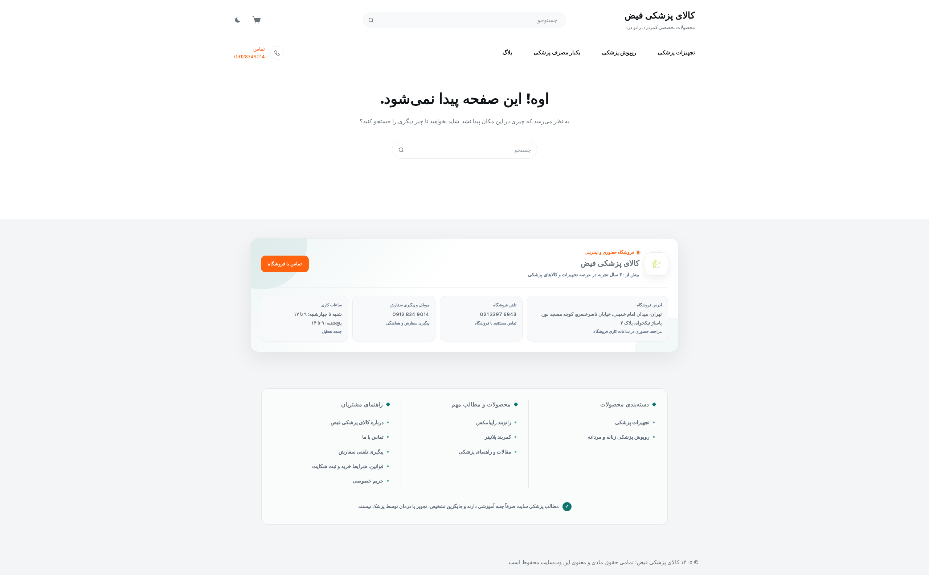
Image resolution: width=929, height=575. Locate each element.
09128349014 (249, 56)
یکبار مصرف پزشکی (557, 52)
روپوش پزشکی (619, 52)
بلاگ (507, 52)
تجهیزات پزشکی (676, 52)
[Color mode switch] (237, 20)
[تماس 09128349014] (277, 53)
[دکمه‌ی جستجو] (371, 20)
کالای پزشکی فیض (660, 15)
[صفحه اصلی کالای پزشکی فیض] (656, 264)
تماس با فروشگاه (285, 263)
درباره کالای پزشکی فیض (357, 422)
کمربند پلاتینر (498, 437)
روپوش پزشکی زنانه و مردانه (619, 437)
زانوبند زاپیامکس (493, 422)
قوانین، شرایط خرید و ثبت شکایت (348, 466)
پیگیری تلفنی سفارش (361, 452)
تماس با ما (373, 437)
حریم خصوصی (368, 481)
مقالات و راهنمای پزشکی (485, 452)
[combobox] (473, 150)
